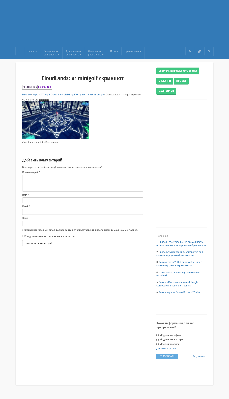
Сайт (25, 218)
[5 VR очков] (48, 100)
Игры (113, 51)
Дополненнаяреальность (73, 53)
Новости (32, 51)
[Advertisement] (114, 23)
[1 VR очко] (40, 100)
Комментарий (31, 172)
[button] (209, 51)
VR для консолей (169, 344)
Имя (25, 195)
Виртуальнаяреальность (51, 53)
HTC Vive (181, 80)
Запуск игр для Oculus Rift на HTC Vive (180, 292)
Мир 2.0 (26, 94)
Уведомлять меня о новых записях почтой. (50, 236)
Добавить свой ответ (166, 348)
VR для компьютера (171, 339)
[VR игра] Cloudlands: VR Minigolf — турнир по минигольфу (72, 94)
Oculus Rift (165, 80)
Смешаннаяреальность (95, 53)
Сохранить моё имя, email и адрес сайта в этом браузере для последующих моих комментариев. (81, 230)
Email (26, 206)
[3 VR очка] (44, 100)
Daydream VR (166, 91)
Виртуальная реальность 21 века (178, 70)
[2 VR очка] (42, 100)
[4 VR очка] (46, 100)
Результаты (199, 356)
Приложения (132, 51)
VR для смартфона (170, 335)
